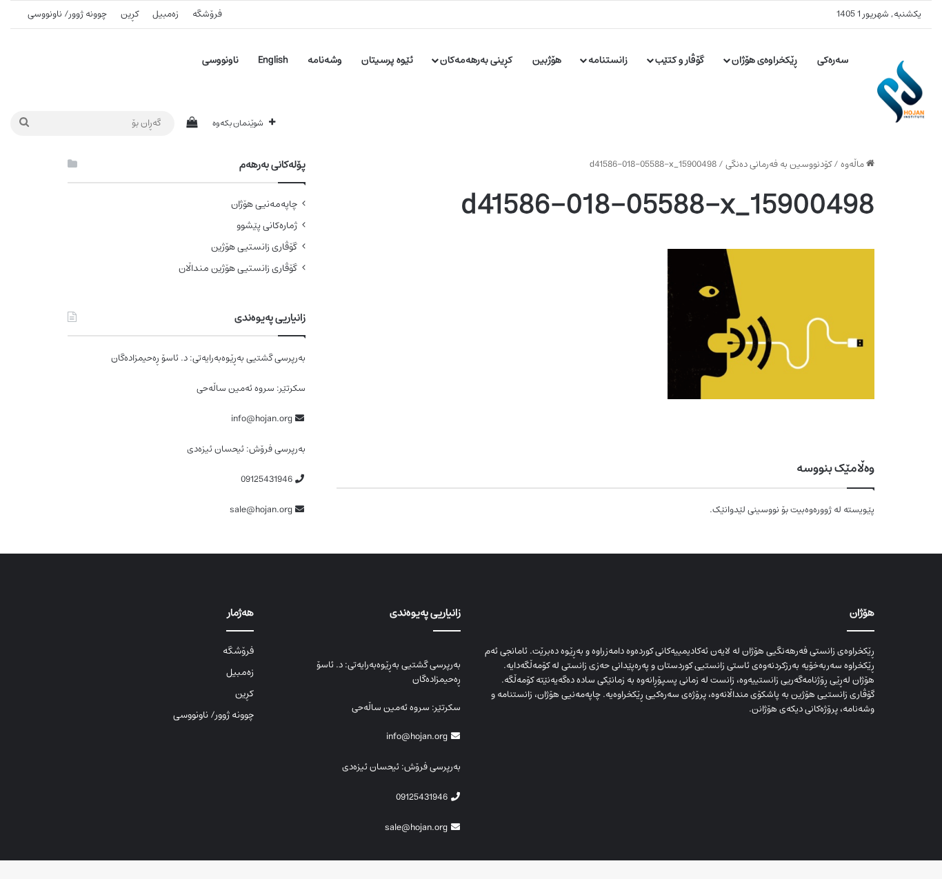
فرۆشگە (207, 14)
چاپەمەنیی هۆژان (264, 204)
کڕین (130, 14)
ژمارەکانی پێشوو (267, 226)
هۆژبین (546, 60)
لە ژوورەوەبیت (815, 510)
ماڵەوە (853, 164)
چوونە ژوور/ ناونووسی (67, 14)
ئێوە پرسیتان (387, 60)
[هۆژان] (904, 92)
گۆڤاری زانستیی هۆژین (254, 247)
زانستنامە (608, 60)
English (273, 60)
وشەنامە (325, 60)
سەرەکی (832, 60)
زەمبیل (165, 14)
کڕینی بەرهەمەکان (476, 60)
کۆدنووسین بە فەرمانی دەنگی (778, 164)
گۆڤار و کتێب (679, 60)
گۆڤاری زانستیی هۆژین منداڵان (238, 268)
